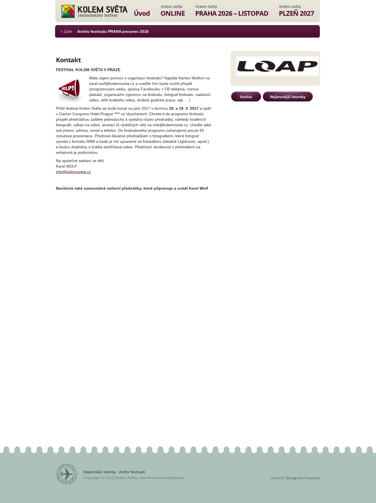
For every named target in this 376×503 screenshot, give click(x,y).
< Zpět (66, 31)
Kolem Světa (94, 11)
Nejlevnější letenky (288, 97)
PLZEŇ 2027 (296, 13)
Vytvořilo (295, 478)
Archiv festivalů (132, 472)
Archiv (246, 97)
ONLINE (172, 13)
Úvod (142, 13)
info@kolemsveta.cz (73, 172)
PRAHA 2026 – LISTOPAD (231, 13)
